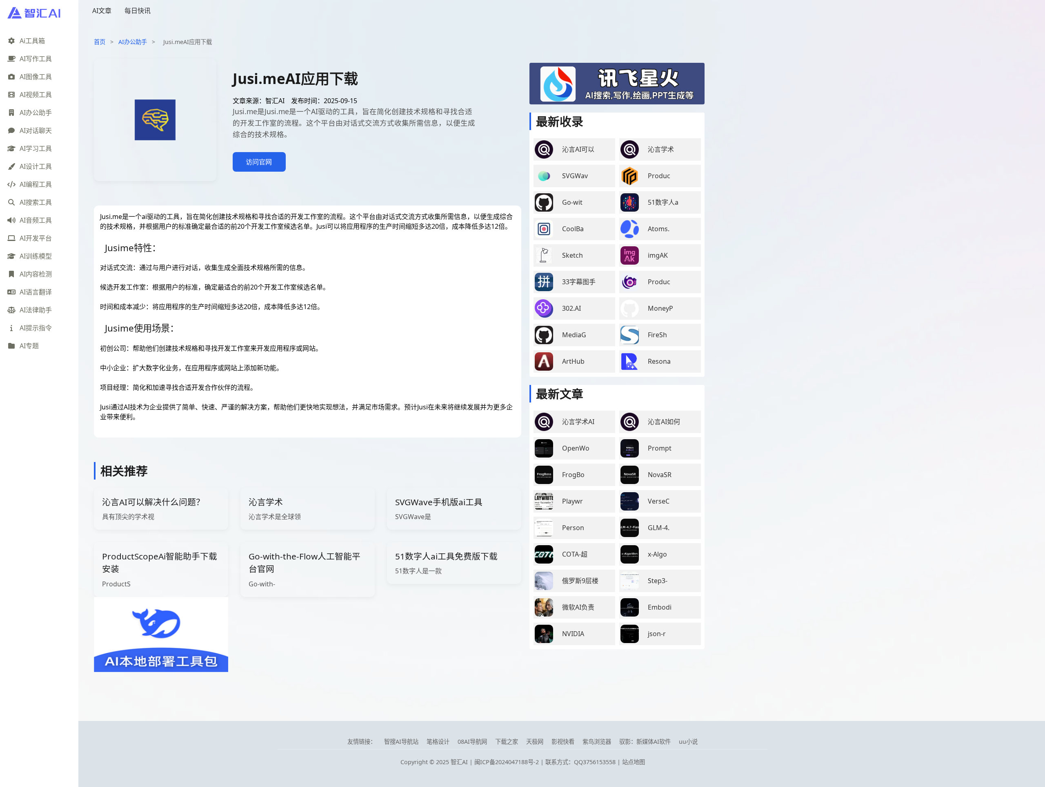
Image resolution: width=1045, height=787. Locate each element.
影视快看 (562, 741)
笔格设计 (438, 741)
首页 (99, 42)
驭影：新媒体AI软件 (645, 741)
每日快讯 (138, 10)
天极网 (534, 741)
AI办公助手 (132, 42)
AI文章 (101, 10)
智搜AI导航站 (401, 741)
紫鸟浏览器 (597, 741)
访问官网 (259, 161)
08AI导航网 (472, 741)
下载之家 (506, 741)
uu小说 (688, 741)
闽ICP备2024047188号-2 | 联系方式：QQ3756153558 (545, 762)
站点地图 (633, 762)
